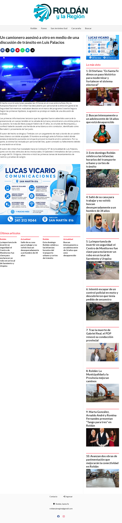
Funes (44, 28)
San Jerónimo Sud (59, 28)
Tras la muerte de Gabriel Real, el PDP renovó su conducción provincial (99, 335)
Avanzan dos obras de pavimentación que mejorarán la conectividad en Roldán (102, 461)
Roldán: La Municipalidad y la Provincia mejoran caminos (97, 376)
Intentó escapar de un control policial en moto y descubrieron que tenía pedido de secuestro (102, 294)
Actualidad (25, 239)
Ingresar (69, 496)
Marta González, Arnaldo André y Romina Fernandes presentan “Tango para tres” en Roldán (101, 418)
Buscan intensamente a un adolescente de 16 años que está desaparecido (70, 249)
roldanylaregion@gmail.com (61, 508)
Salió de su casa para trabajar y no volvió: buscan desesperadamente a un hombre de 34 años (30, 249)
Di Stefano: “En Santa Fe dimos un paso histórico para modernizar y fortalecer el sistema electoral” (102, 77)
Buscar (88, 28)
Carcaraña (76, 28)
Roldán (33, 28)
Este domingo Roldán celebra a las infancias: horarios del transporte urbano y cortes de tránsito (50, 250)
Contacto (53, 496)
